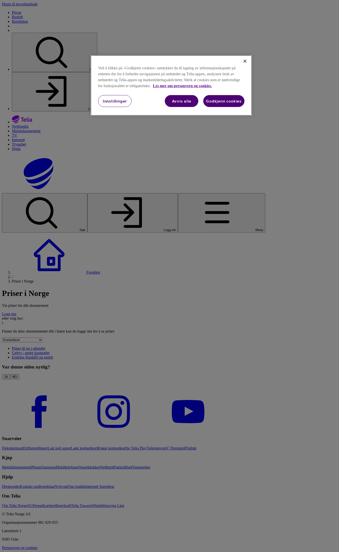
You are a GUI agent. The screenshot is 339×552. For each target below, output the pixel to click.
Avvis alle (181, 101)
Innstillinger (115, 101)
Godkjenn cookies (224, 101)
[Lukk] (244, 61)
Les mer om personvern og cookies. (182, 86)
